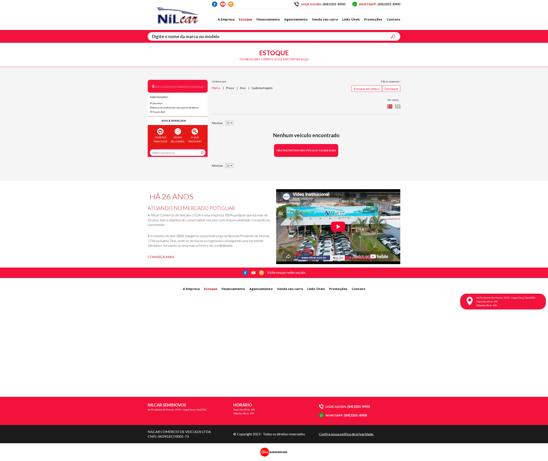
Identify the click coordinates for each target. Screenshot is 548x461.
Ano (243, 88)
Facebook (214, 4)
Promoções (373, 19)
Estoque (245, 19)
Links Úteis (351, 19)
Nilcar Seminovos (178, 15)
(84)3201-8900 (323, 4)
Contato (393, 19)
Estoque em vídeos (366, 89)
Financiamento (268, 19)
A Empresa (226, 19)
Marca (216, 88)
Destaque (391, 89)
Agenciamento (296, 19)
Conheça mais (161, 257)
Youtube (222, 4)
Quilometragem (262, 88)
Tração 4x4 (158, 111)
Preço (230, 88)
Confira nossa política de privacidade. (346, 434)
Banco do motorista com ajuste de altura (175, 107)
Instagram (231, 4)
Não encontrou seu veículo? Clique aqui (306, 150)
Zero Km (157, 103)
